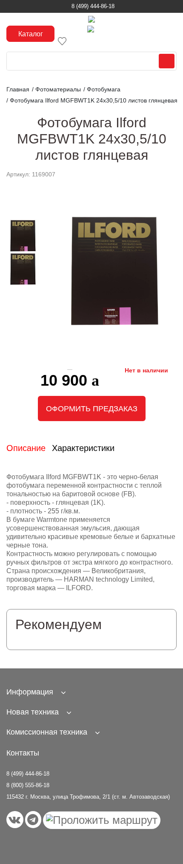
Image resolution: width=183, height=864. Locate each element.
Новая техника (32, 712)
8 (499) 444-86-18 (92, 6)
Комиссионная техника (46, 732)
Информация (29, 692)
